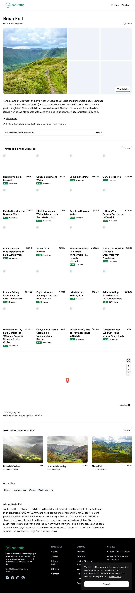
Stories (125, 5)
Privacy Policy (54, 563)
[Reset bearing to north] (129, 373)
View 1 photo (122, 89)
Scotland (81, 556)
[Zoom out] (129, 369)
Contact (55, 573)
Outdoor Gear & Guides (118, 551)
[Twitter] (12, 577)
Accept (106, 584)
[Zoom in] (129, 366)
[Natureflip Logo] (16, 5)
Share (129, 23)
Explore (115, 5)
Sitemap (55, 569)
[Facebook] (7, 577)
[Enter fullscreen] (129, 361)
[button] (67, 381)
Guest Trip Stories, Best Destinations (118, 558)
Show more (11, 118)
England (81, 551)
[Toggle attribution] (129, 405)
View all (127, 149)
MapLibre (123, 405)
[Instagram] (17, 577)
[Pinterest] (23, 577)
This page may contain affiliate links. (52, 132)
